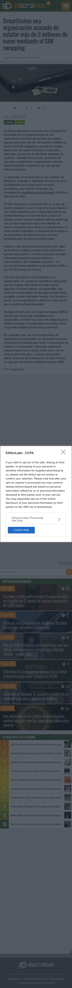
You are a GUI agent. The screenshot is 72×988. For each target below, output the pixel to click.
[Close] (64, 453)
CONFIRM (21, 530)
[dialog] (36, 494)
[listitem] (36, 519)
